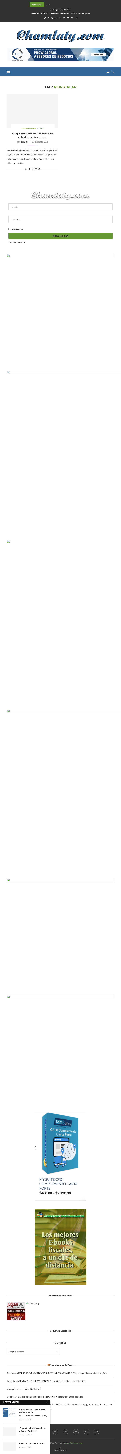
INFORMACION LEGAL (40, 13)
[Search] (112, 71)
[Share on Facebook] (29, 169)
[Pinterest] (60, 17)
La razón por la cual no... (32, 1443)
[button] (46, 4)
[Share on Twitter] (33, 169)
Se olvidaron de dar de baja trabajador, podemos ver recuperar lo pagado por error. (45, 1397)
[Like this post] (26, 169)
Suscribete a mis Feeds (62, 1365)
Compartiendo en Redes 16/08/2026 (24, 1389)
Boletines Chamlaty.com (80, 13)
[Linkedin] (64, 17)
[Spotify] (72, 17)
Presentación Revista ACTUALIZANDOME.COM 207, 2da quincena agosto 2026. (46, 1381)
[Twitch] (76, 17)
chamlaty (24, 142)
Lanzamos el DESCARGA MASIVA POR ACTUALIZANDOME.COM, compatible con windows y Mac (57, 1373)
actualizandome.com (73, 1443)
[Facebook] (48, 17)
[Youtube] (68, 17)
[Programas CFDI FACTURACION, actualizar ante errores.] (32, 111)
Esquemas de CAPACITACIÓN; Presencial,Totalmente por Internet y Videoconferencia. (66, 5)
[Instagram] (56, 17)
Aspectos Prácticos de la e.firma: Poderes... (32, 1429)
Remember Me (16, 229)
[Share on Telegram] (39, 169)
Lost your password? (17, 242)
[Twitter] (52, 17)
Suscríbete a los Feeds (60, 13)
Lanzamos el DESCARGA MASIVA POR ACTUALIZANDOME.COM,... (33, 1412)
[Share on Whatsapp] (36, 169)
